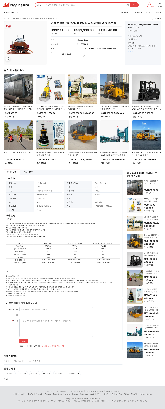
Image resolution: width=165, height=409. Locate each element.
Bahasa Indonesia (146, 394)
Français (48, 394)
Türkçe (126, 394)
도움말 (137, 12)
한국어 (99, 394)
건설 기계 (22, 373)
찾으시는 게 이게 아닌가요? (29, 346)
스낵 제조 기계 (34, 361)
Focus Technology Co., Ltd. (85, 398)
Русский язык (57, 394)
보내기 (23, 341)
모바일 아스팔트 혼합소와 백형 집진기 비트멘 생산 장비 (151, 218)
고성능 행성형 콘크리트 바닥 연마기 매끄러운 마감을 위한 (151, 290)
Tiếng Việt (134, 394)
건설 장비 (34, 373)
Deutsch (75, 394)
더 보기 (130, 51)
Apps (148, 12)
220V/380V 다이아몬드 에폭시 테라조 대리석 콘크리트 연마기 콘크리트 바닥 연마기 (151, 200)
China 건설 (10, 373)
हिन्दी (112, 394)
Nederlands (84, 394)
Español (30, 394)
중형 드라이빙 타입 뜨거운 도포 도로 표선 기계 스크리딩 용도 (151, 344)
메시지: (15, 320)
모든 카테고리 (11, 12)
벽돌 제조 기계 (19, 361)
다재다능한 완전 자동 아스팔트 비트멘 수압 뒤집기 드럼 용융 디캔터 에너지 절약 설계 (151, 182)
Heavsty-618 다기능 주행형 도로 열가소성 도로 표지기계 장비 (151, 236)
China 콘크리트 (73, 373)
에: (17, 315)
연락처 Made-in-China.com (94, 391)
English (23, 394)
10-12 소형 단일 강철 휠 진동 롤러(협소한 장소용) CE (151, 308)
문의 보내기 (68, 54)
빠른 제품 (109, 391)
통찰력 (116, 391)
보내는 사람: (13, 309)
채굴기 (6, 361)
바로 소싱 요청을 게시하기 (53, 346)
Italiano (67, 394)
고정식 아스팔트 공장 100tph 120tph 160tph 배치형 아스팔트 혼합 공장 (151, 326)
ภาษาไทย (119, 394)
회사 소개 (49, 391)
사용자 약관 (64, 391)
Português (39, 394)
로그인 (160, 6)
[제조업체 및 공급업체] (15, 4)
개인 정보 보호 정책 (77, 391)
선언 (56, 391)
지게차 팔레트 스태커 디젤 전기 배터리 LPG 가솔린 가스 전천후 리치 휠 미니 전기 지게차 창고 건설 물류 (151, 254)
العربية (92, 394)
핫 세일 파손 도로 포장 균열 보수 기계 (151, 272)
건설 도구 (46, 373)
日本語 (106, 394)
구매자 (123, 12)
